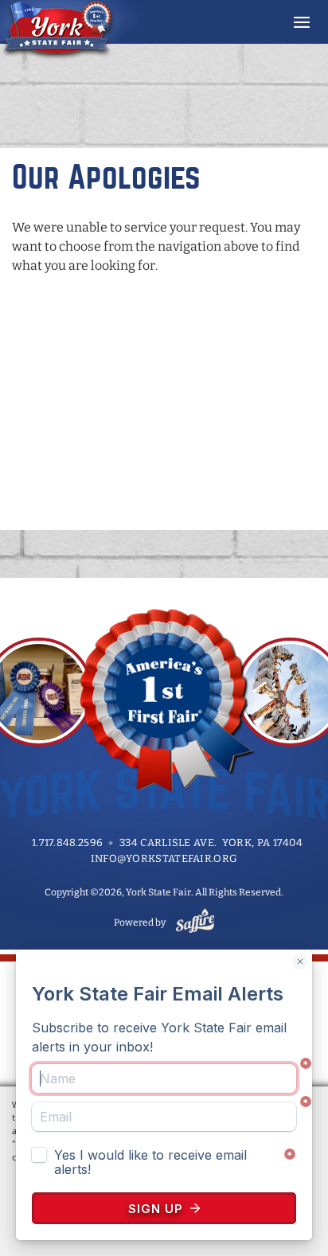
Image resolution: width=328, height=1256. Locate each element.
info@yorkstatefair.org (164, 858)
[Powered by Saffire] (192, 922)
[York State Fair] (74, 30)
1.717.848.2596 (67, 842)
